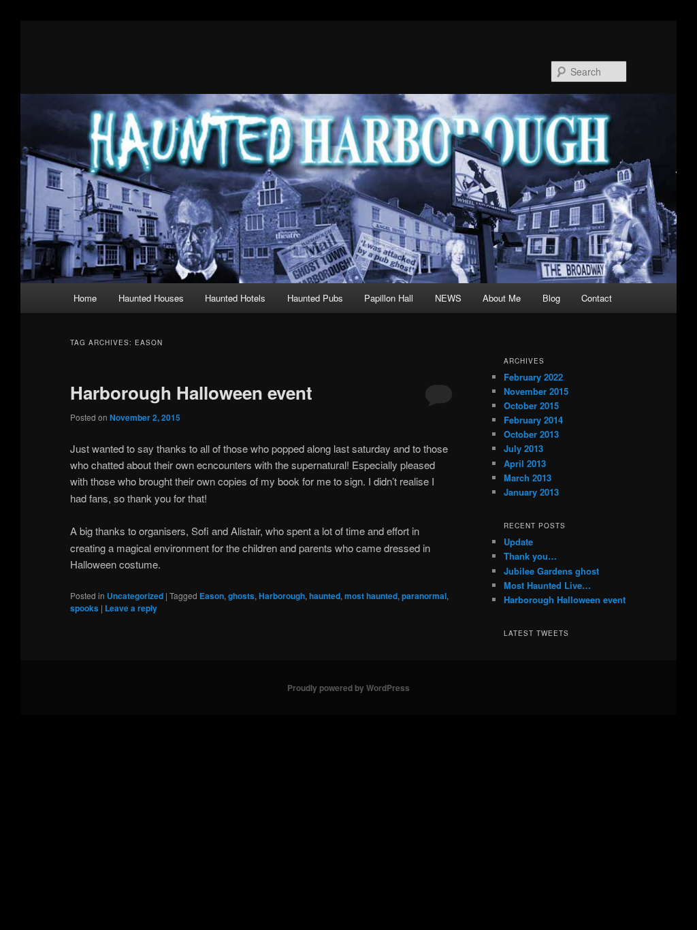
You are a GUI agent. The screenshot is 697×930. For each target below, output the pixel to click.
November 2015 (536, 391)
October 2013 (531, 434)
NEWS (448, 297)
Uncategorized (135, 596)
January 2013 (531, 491)
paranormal (424, 596)
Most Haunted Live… (547, 585)
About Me (502, 297)
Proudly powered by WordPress (348, 688)
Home (85, 297)
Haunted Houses (151, 297)
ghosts (241, 596)
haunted (324, 596)
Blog (551, 297)
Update (518, 541)
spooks (84, 608)
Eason (211, 596)
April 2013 (525, 463)
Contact (596, 297)
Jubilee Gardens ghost (551, 570)
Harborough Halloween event (191, 392)
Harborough (282, 596)
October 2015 (531, 405)
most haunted (371, 596)
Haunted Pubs (315, 297)
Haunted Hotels (235, 297)
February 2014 (533, 419)
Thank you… (530, 555)
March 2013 (527, 477)
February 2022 (533, 376)
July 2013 (523, 448)
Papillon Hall (388, 297)
